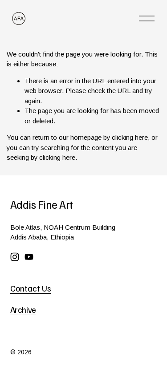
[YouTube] (28, 256)
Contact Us (30, 288)
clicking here (130, 137)
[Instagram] (14, 256)
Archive (23, 310)
